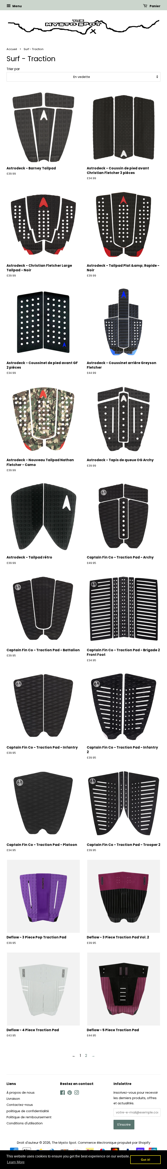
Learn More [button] (16, 1162)
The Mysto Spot (64, 1142)
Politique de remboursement (29, 1117)
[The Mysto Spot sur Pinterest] (69, 1093)
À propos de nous (21, 1092)
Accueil (12, 49)
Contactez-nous (20, 1105)
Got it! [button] (145, 1159)
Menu (17, 6)
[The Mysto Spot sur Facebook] (62, 1093)
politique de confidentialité (28, 1111)
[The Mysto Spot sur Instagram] (76, 1093)
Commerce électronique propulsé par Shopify (114, 1142)
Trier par (13, 69)
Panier (154, 6)
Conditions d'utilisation (25, 1123)
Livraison (13, 1098)
